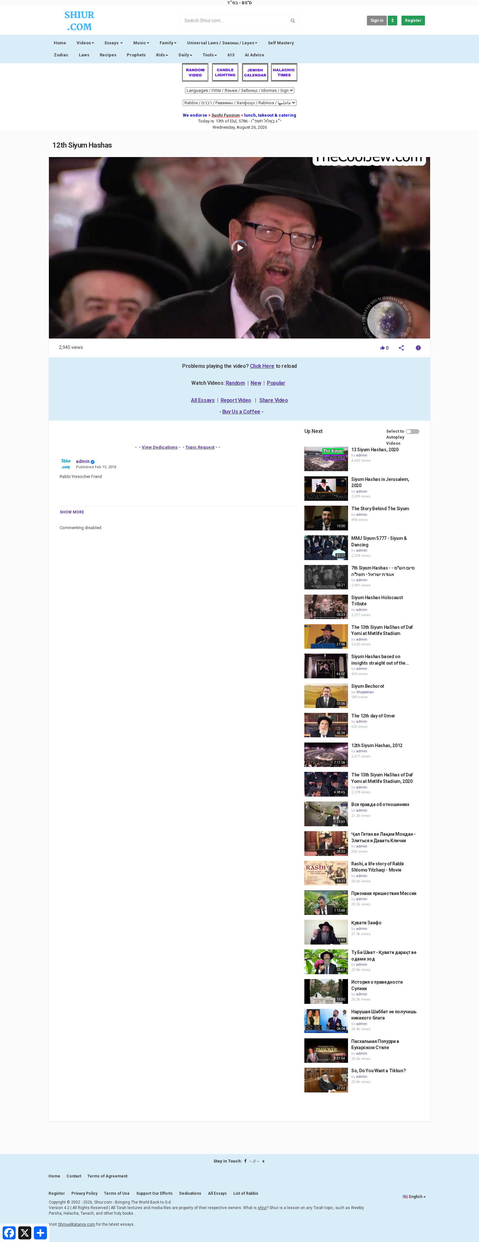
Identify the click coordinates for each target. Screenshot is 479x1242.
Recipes (108, 54)
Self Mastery (281, 42)
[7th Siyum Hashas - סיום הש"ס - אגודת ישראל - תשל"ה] (326, 577)
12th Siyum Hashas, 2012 (376, 745)
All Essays (202, 400)
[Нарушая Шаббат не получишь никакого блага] (326, 1021)
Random (235, 383)
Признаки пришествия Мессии (383, 893)
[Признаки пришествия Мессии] (326, 902)
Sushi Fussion (225, 115)
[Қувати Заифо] (326, 932)
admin (83, 461)
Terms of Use (117, 1193)
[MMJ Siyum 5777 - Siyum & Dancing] (326, 547)
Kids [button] (160, 54)
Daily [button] (184, 54)
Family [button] (166, 42)
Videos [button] (84, 42)
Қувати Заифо (366, 922)
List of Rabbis (245, 1193)
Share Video (273, 400)
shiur (262, 1208)
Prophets (136, 54)
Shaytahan (365, 692)
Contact (73, 1176)
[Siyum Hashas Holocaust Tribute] (326, 607)
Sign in (376, 20)
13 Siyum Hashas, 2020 (375, 449)
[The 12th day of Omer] (326, 725)
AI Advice (254, 54)
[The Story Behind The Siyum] (326, 518)
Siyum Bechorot (367, 686)
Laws (84, 54)
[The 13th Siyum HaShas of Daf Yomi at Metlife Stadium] (326, 636)
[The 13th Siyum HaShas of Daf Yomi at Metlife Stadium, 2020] (326, 784)
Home (60, 42)
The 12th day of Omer (373, 715)
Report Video (236, 400)
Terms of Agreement (107, 1176)
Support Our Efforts (154, 1193)
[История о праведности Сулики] (326, 991)
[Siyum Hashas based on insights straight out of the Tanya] (326, 666)
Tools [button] (208, 54)
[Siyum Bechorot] (326, 695)
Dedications (190, 1193)
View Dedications (160, 447)
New (256, 383)
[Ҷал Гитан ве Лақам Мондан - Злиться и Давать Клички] (326, 843)
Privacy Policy (84, 1193)
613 (230, 54)
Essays (112, 42)
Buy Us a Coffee (241, 412)
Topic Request (199, 447)
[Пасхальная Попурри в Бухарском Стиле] (326, 1050)
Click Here (262, 366)
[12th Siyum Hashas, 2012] (326, 755)
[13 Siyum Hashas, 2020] (326, 459)
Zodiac (61, 54)
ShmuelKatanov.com (76, 1224)
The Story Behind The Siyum (380, 508)
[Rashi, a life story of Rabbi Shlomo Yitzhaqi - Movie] (326, 873)
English (415, 1196)
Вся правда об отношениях (380, 804)
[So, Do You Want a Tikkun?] (326, 1080)
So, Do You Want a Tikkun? (378, 1070)
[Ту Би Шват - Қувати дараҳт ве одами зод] (326, 961)
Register (413, 20)
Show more (72, 512)
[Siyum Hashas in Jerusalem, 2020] (326, 488)
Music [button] (139, 42)
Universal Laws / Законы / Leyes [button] (220, 42)
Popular (276, 383)
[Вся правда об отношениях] (326, 814)
